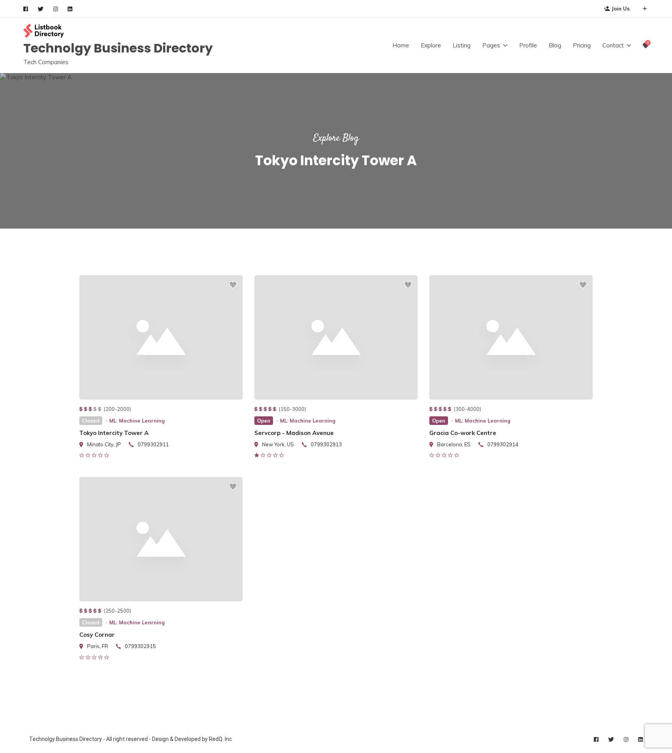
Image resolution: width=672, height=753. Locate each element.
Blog (555, 45)
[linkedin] (70, 9)
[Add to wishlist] (233, 288)
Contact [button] (613, 45)
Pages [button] (491, 45)
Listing (462, 45)
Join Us (621, 8)
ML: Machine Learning (136, 421)
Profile (528, 45)
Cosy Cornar (97, 634)
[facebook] (25, 9)
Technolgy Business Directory (118, 48)
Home (400, 45)
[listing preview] (161, 337)
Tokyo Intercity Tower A (114, 433)
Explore (431, 45)
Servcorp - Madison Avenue (294, 433)
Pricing (582, 45)
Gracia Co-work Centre (462, 433)
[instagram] (55, 9)
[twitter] (41, 9)
